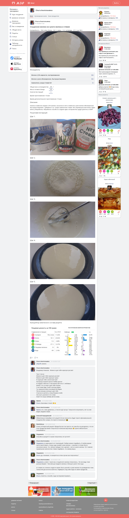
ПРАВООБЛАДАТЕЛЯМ (72, 500)
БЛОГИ (13, 507)
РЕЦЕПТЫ (13, 504)
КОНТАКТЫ (78, 509)
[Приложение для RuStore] (18, 58)
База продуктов (53, 16)
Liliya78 (38, 364)
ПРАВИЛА (76, 512)
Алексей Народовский (43, 416)
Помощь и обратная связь (17, 53)
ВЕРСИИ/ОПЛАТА (70, 505)
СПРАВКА (68, 504)
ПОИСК (40, 500)
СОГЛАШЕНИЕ (70, 512)
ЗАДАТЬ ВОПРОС (70, 509)
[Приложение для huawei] (18, 69)
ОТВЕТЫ (41, 510)
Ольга (38, 403)
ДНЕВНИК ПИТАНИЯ (16, 500)
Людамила (40, 434)
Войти (116, 3)
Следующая (92, 483)
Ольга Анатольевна (44, 10)
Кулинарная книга (41, 16)
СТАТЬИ (13, 510)
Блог (31, 16)
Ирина (38, 401)
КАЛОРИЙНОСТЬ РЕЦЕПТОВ (46, 507)
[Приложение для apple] (18, 64)
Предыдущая (34, 483)
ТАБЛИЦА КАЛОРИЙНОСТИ (46, 504)
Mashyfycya (40, 424)
